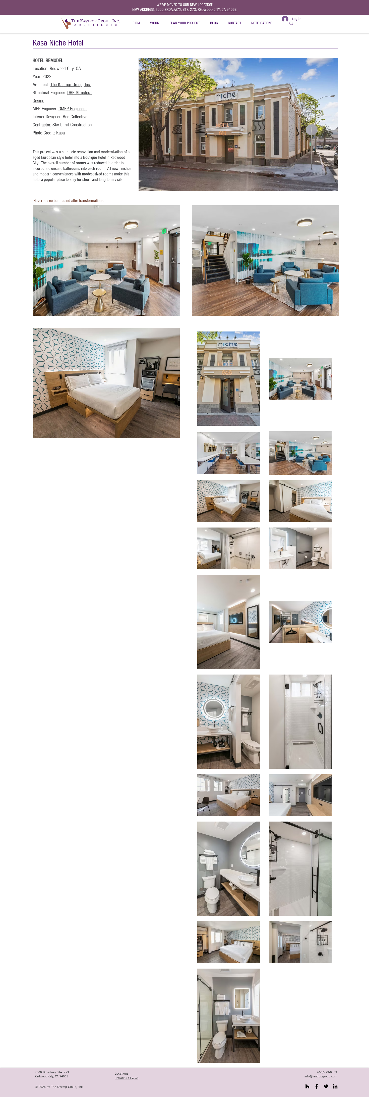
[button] (136, 23)
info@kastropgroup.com (320, 1076)
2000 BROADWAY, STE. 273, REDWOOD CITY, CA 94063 (196, 9)
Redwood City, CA (126, 1078)
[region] (106, 260)
